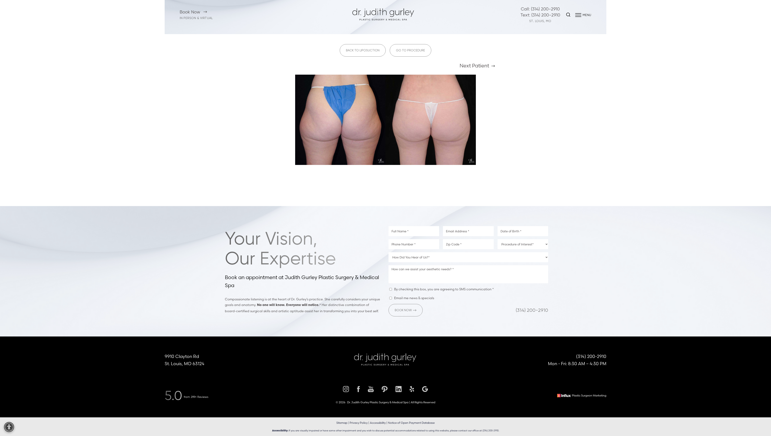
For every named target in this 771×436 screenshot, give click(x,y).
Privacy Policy (359, 423)
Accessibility (378, 423)
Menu (587, 15)
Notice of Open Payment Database (411, 423)
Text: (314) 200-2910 (540, 14)
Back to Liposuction (362, 50)
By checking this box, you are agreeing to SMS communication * (444, 289)
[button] (578, 15)
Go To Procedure (410, 50)
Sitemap (341, 423)
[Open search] (568, 15)
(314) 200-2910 (532, 310)
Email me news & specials (414, 298)
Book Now (190, 11)
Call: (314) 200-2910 (540, 8)
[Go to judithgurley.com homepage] (383, 14)
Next (474, 66)
